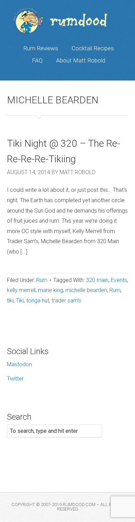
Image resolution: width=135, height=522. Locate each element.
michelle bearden (86, 290)
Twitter (15, 378)
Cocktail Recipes (93, 48)
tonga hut (37, 300)
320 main (97, 280)
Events (119, 280)
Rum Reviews (40, 48)
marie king (50, 290)
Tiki (20, 300)
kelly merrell (21, 290)
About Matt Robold (80, 60)
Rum (41, 280)
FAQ (37, 60)
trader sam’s (66, 300)
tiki (10, 300)
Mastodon (19, 364)
